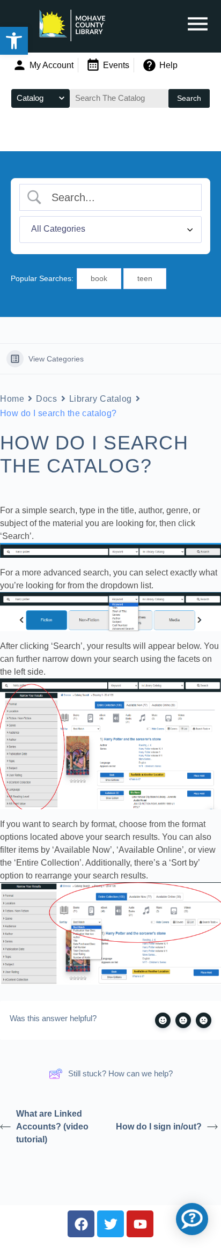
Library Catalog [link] (100, 398)
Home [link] (12, 398)
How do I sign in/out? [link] (159, 1126)
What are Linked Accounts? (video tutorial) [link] (52, 1126)
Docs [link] (46, 398)
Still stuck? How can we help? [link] (120, 1073)
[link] (14, 41)
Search (189, 98)
